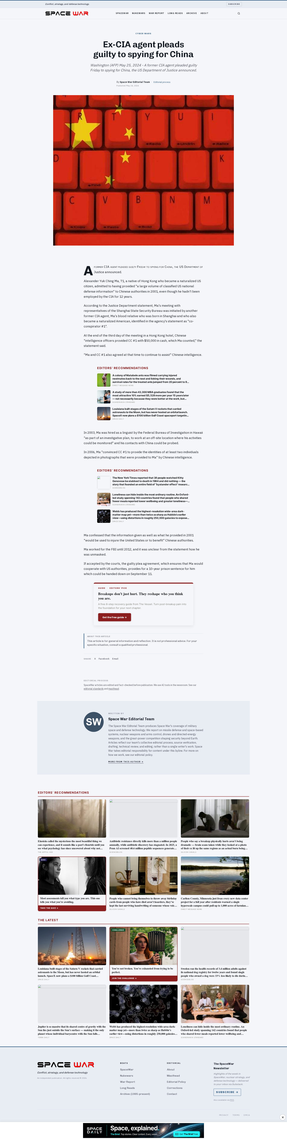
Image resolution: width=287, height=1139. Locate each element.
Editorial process (162, 82)
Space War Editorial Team (135, 82)
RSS (232, 1100)
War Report (156, 13)
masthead (113, 688)
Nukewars (138, 13)
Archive (191, 13)
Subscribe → (227, 1092)
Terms (236, 1115)
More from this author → (126, 761)
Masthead (173, 1075)
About (204, 13)
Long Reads (175, 13)
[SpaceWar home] (66, 13)
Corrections (175, 1088)
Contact (172, 1093)
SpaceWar (122, 13)
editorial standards (94, 688)
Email (115, 658)
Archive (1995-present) (135, 1093)
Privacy (224, 1115)
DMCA (247, 1115)
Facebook (104, 658)
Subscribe (234, 4)
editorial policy (143, 754)
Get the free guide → (114, 617)
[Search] (239, 13)
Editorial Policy (176, 1081)
